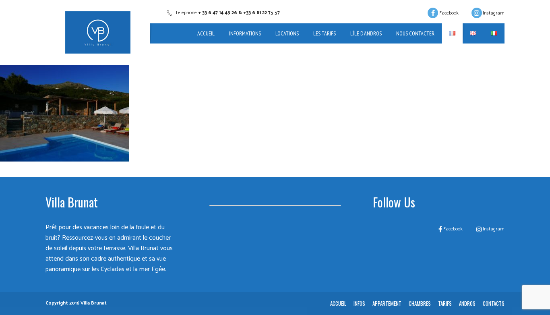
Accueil (206, 33)
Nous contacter (415, 33)
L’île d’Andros (366, 33)
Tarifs (445, 303)
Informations (245, 33)
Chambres (420, 303)
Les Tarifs (324, 33)
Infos (359, 303)
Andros (467, 303)
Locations (287, 33)
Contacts (494, 303)
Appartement (386, 303)
